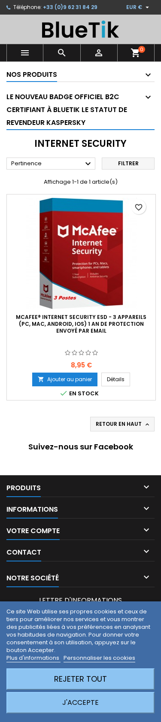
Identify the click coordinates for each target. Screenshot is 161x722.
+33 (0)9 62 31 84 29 (70, 7)
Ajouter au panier (65, 379)
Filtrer (128, 163)
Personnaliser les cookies (99, 658)
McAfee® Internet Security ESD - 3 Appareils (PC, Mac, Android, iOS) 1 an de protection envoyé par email (81, 323)
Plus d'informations (33, 658)
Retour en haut (123, 424)
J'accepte (80, 702)
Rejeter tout (80, 678)
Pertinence (52, 164)
